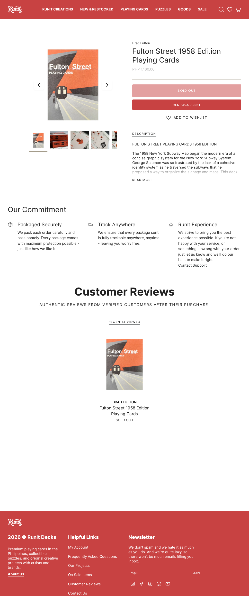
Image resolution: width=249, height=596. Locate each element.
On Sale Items (80, 574)
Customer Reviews (84, 584)
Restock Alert (187, 104)
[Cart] (238, 9)
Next (107, 85)
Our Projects (79, 565)
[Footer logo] (15, 522)
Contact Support (192, 265)
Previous (39, 85)
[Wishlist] (230, 9)
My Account (78, 547)
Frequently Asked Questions (92, 556)
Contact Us (77, 593)
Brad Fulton (141, 43)
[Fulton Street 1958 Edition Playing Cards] (124, 364)
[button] (58, 10)
